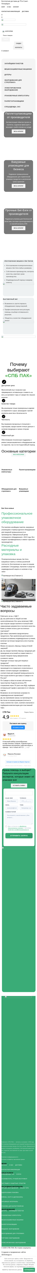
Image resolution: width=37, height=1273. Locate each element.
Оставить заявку (19, 785)
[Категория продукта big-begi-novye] (18, 628)
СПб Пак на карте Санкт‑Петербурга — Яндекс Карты (18, 765)
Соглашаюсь (29, 1269)
